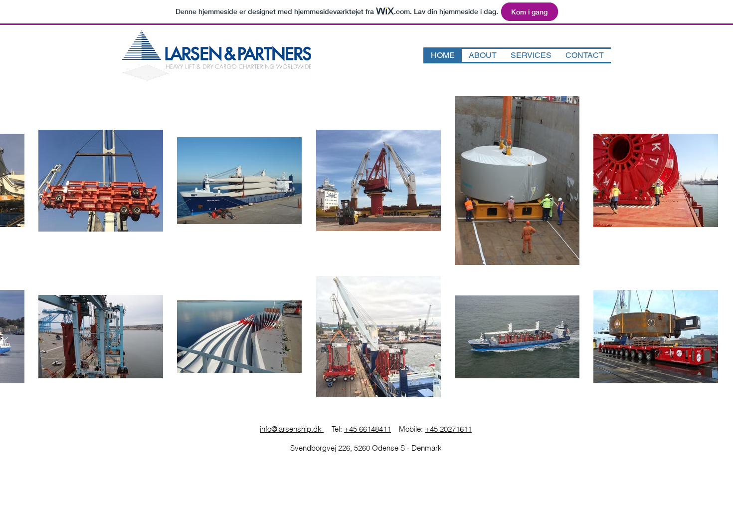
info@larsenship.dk (292, 429)
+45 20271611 (448, 429)
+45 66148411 (367, 429)
